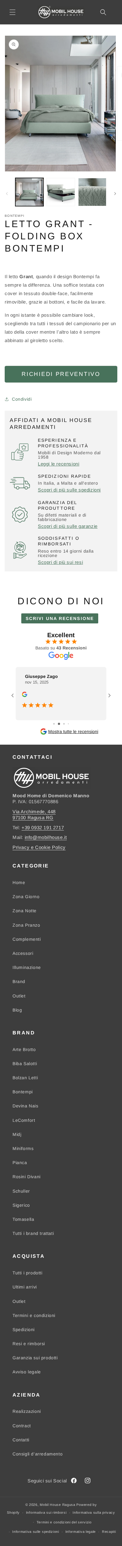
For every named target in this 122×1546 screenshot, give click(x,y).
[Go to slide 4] (68, 723)
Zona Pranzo (26, 925)
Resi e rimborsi (29, 1343)
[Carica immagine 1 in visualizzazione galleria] (29, 192)
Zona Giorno (26, 896)
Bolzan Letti (25, 1077)
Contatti (21, 1439)
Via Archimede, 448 (34, 811)
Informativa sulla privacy (94, 1512)
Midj (17, 1134)
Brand (19, 981)
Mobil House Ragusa (57, 1505)
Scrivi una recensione (60, 618)
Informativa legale (80, 1531)
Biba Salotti (25, 1063)
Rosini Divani (27, 1176)
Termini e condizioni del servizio (64, 1522)
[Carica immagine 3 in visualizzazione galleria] (92, 192)
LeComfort (24, 1120)
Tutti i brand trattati (33, 1233)
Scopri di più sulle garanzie (68, 526)
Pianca (20, 1162)
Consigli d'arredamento (38, 1453)
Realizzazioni (27, 1411)
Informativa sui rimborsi (46, 1512)
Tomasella (23, 1219)
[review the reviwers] (24, 695)
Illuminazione (27, 967)
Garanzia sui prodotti (35, 1357)
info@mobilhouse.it (46, 837)
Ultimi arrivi (25, 1286)
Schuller (21, 1191)
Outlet (19, 995)
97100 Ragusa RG (33, 817)
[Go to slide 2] (59, 724)
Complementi (27, 939)
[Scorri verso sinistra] (7, 193)
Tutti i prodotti (28, 1272)
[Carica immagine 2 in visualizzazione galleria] (61, 192)
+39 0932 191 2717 (43, 827)
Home (19, 882)
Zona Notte (25, 910)
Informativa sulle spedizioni (35, 1531)
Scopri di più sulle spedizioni (69, 489)
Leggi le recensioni (58, 463)
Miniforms (23, 1148)
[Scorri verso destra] (115, 193)
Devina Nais (25, 1105)
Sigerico (21, 1205)
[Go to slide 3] (64, 724)
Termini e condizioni (34, 1315)
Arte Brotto (24, 1049)
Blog (17, 1009)
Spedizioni (24, 1329)
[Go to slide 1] (54, 724)
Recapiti (109, 1531)
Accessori (23, 953)
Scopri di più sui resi (60, 562)
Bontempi (23, 1091)
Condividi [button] (22, 399)
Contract (22, 1425)
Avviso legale (27, 1371)
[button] (12, 12)
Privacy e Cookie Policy (39, 847)
